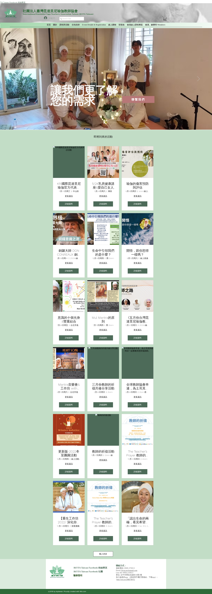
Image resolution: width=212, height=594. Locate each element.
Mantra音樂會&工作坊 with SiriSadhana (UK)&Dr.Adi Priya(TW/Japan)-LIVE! (69, 386)
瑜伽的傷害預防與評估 (137, 185)
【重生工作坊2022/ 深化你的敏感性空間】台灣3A (69, 520)
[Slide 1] (103, 123)
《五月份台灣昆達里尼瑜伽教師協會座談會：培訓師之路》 (137, 319)
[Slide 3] (108, 123)
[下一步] (198, 79)
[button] (155, 25)
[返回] (13, 79)
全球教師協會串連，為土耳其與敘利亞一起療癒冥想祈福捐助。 (137, 386)
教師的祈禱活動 (103, 451)
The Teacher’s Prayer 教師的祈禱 (137, 453)
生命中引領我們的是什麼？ (103, 252)
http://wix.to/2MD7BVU (125, 579)
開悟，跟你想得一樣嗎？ (137, 252)
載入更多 (103, 554)
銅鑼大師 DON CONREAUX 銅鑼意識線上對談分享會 (69, 252)
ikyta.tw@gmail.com (129, 570)
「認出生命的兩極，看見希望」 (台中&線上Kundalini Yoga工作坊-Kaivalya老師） (137, 520)
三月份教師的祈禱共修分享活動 (103, 386)
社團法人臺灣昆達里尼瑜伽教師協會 (50, 11)
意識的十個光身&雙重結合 (69, 319)
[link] (165, 18)
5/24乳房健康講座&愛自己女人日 (103, 185)
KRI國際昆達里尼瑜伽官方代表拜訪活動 (69, 185)
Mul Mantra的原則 (103, 319)
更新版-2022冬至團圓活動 (68, 453)
